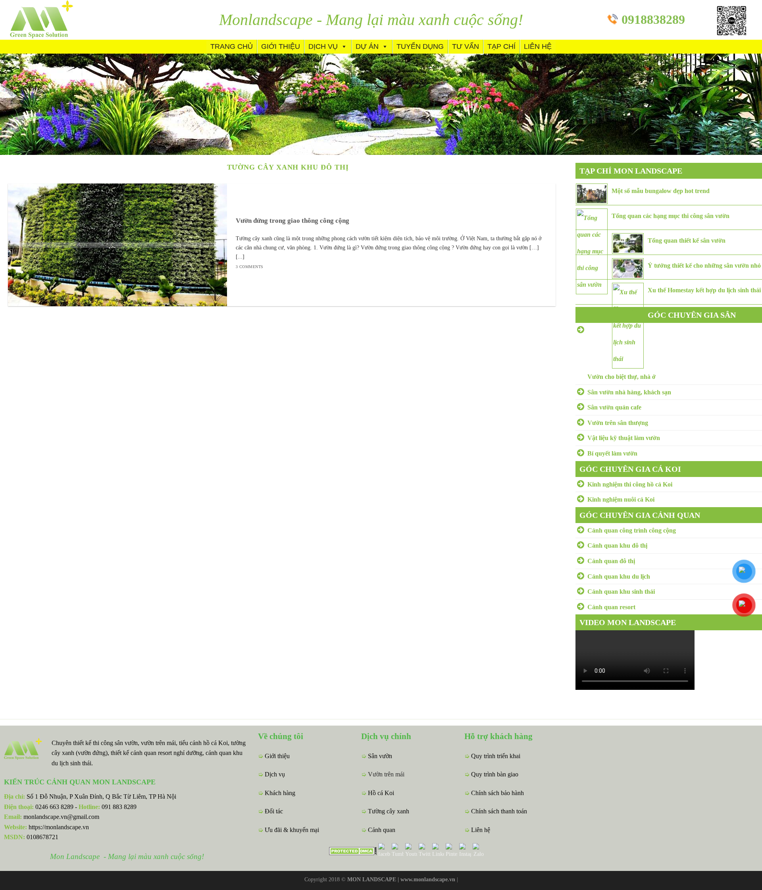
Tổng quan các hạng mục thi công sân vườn (670, 215)
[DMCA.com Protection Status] (353, 850)
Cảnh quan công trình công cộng (631, 530)
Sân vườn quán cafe (614, 407)
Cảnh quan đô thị (611, 561)
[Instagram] (465, 850)
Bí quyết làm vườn (612, 453)
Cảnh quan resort (611, 607)
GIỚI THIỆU (280, 46)
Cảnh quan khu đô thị (617, 545)
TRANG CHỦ (231, 46)
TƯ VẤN (465, 46)
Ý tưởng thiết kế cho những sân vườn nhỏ (704, 265)
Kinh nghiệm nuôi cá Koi (620, 499)
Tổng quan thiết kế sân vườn (686, 240)
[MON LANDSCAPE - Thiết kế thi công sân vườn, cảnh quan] (55, 20)
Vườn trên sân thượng (617, 422)
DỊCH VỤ (323, 46)
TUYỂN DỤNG (420, 46)
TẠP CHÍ (501, 46)
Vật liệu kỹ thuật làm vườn (623, 437)
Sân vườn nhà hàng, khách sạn (629, 392)
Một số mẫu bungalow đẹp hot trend (661, 190)
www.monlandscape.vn (427, 879)
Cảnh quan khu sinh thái (621, 591)
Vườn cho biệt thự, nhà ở (621, 376)
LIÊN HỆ (538, 46)
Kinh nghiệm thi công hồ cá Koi (629, 484)
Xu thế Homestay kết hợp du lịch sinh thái (704, 290)
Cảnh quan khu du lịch (618, 576)
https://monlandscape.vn (59, 827)
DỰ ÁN (367, 46)
